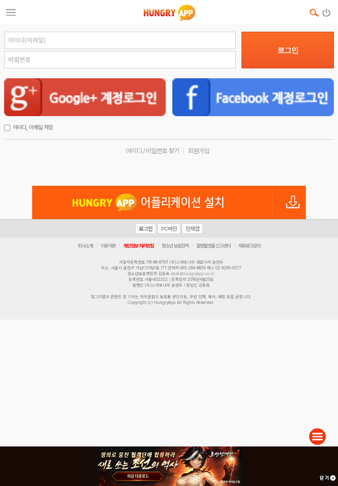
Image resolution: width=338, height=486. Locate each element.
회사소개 (85, 246)
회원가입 (198, 151)
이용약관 (108, 246)
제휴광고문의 (249, 246)
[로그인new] (326, 10)
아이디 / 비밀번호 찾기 (152, 151)
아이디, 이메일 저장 (33, 127)
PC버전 (169, 228)
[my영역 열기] (11, 11)
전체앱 (192, 228)
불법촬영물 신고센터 (213, 246)
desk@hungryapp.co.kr (193, 273)
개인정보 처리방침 (138, 246)
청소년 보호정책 (175, 246)
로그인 (287, 50)
